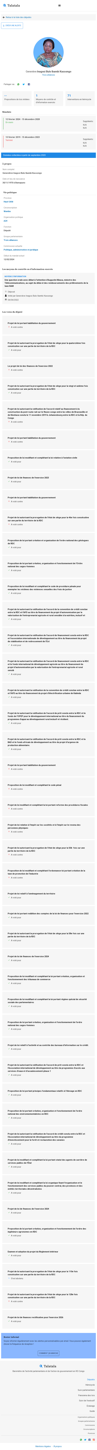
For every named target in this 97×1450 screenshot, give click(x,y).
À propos (58, 1446)
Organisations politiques (86, 1417)
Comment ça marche (48, 1353)
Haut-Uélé (8, 202)
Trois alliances (48, 75)
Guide (92, 1411)
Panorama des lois (86, 1395)
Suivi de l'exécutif (87, 1400)
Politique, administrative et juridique (21, 250)
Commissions (90, 1425)
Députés (91, 1379)
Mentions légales (43, 1446)
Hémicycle (90, 1385)
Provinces (91, 1433)
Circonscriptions (89, 1429)
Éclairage (91, 1406)
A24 (5, 221)
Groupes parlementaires (86, 1421)
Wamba (7, 211)
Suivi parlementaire (86, 1390)
